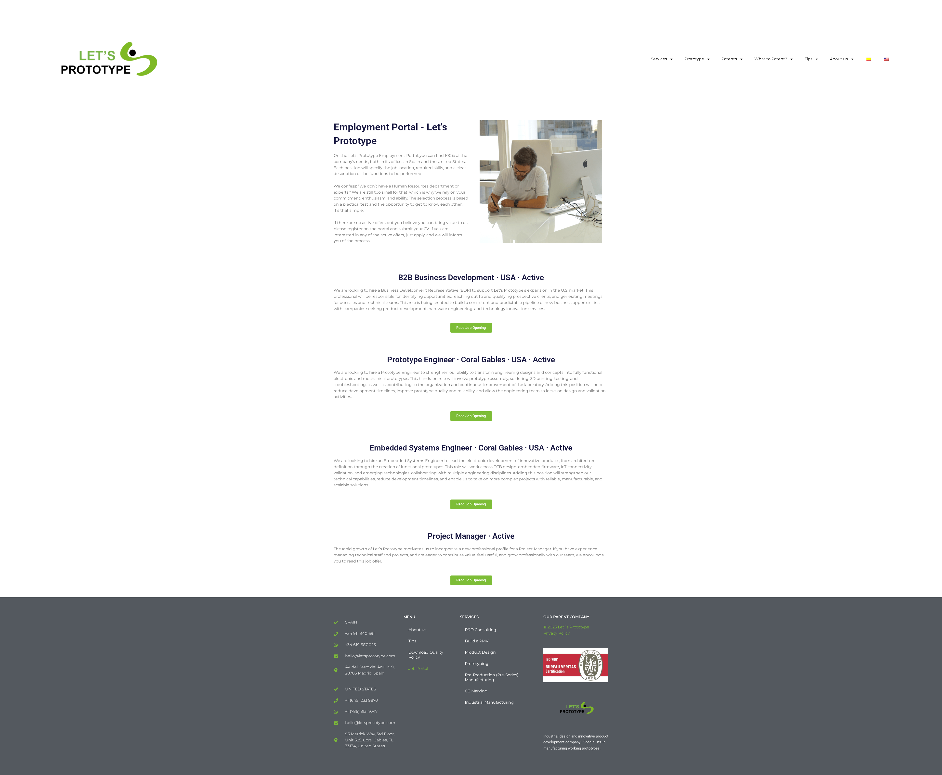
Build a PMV (476, 641)
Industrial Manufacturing (489, 702)
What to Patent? (770, 59)
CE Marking (476, 691)
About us (839, 59)
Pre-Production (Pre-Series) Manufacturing (491, 677)
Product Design (480, 652)
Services (659, 59)
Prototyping (476, 663)
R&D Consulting (480, 629)
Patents (729, 59)
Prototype (694, 59)
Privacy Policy (556, 633)
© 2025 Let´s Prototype (566, 627)
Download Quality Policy (425, 655)
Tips (808, 59)
